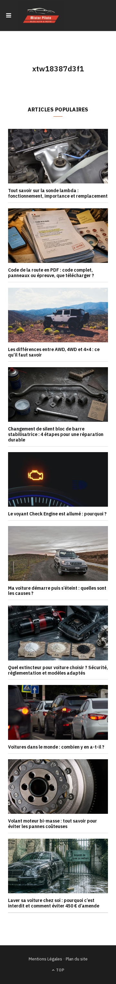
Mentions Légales (45, 959)
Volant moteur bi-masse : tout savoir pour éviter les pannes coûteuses (52, 823)
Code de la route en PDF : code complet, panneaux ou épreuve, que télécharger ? (51, 272)
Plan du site (77, 959)
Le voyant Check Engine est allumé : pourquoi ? (57, 514)
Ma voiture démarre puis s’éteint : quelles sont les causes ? (57, 590)
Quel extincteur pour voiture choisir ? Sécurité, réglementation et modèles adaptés (58, 670)
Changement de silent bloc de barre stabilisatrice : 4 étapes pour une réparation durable (55, 434)
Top (59, 970)
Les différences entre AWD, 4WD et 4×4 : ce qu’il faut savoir (54, 352)
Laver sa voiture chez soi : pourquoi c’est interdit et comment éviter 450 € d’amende (53, 903)
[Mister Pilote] (41, 15)
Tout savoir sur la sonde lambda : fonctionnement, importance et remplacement (58, 193)
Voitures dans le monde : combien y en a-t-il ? (56, 747)
